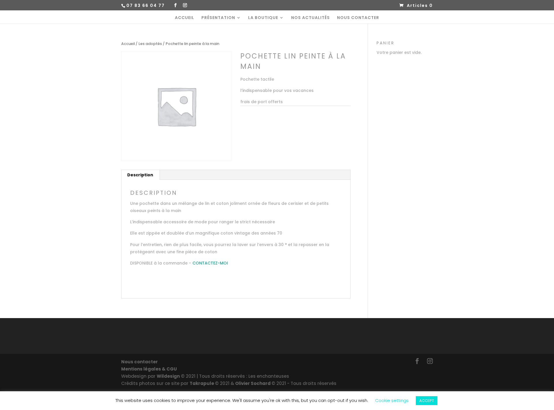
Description (140, 175)
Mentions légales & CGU (149, 369)
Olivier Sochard (253, 383)
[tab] (140, 175)
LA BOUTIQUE (263, 18)
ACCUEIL (184, 18)
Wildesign (168, 376)
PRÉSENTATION (218, 18)
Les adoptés (150, 43)
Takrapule (202, 383)
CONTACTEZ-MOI (210, 263)
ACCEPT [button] (426, 400)
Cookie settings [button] (392, 400)
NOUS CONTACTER (358, 18)
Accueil (128, 43)
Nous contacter (139, 362)
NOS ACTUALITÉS (310, 18)
